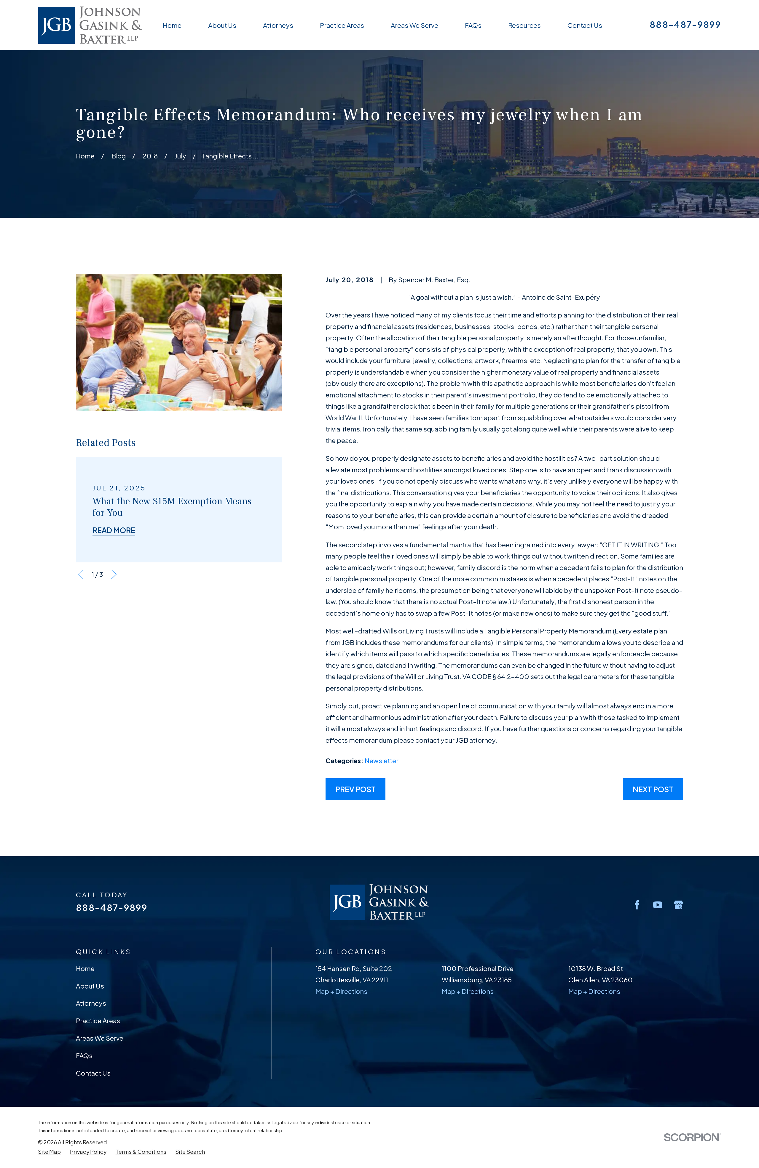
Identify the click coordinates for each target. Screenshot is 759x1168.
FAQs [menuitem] (473, 25)
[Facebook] (637, 904)
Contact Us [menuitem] (584, 25)
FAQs (84, 1055)
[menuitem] (49, 1151)
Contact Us (93, 1073)
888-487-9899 (685, 24)
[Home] (90, 25)
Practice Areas (98, 1020)
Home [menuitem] (172, 25)
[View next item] (114, 574)
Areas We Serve (99, 1038)
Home (85, 968)
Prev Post (355, 789)
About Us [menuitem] (222, 25)
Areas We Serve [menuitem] (414, 25)
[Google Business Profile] (678, 904)
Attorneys (91, 1003)
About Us (90, 986)
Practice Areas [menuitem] (342, 25)
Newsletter (381, 760)
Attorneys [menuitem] (278, 25)
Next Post (653, 789)
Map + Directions (341, 991)
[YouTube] (657, 904)
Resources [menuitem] (524, 25)
